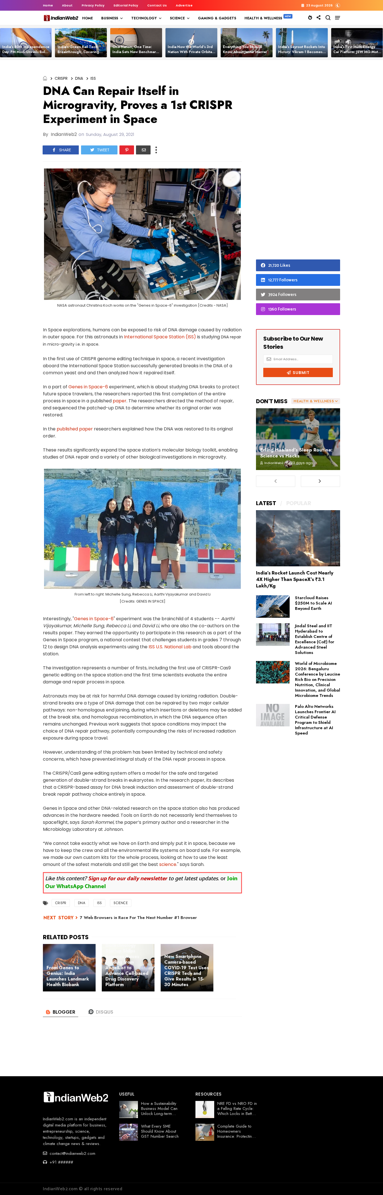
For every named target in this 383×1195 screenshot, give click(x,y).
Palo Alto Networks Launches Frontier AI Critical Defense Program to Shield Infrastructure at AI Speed (315, 719)
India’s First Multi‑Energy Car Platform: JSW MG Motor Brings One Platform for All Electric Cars (357, 54)
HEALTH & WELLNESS (263, 18)
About (67, 5)
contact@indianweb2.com (71, 1153)
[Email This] (143, 149)
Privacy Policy (93, 5)
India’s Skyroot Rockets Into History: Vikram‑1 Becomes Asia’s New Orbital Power (301, 52)
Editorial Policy (126, 5)
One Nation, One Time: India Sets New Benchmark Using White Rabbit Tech (135, 52)
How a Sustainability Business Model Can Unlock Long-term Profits (159, 1111)
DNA (79, 78)
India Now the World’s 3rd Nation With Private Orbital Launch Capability (190, 52)
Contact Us (157, 5)
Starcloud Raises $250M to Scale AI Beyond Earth (313, 603)
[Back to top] (369, 1181)
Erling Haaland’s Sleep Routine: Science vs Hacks (296, 452)
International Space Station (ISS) (160, 337)
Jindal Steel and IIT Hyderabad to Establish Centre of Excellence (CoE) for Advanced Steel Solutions (314, 639)
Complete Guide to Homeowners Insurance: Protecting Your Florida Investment (235, 1136)
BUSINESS (109, 18)
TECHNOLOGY (144, 18)
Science (121, 903)
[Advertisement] (298, 161)
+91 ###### (60, 1162)
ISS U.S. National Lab (170, 647)
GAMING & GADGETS (217, 18)
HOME (87, 18)
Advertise (184, 5)
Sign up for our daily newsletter (127, 878)
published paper (75, 429)
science (167, 864)
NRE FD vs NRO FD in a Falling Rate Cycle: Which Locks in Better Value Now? (237, 1111)
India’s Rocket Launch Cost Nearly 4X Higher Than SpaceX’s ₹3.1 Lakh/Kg (294, 579)
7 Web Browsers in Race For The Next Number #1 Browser (138, 918)
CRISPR (61, 78)
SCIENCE (177, 18)
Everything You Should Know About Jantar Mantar (245, 49)
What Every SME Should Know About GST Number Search (160, 1131)
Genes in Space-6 (88, 387)
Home (48, 5)
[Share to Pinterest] (126, 149)
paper (119, 401)
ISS (93, 78)
